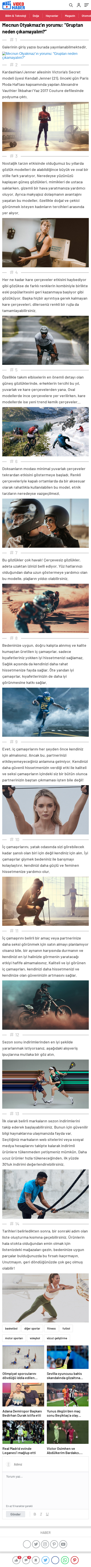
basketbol (11, 1328)
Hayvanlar (52, 15)
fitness (51, 1328)
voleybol (35, 1338)
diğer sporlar (32, 1328)
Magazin (70, 15)
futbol (66, 1328)
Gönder (15, 1514)
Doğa (36, 15)
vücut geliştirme (57, 1338)
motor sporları (14, 1338)
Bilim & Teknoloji (15, 15)
